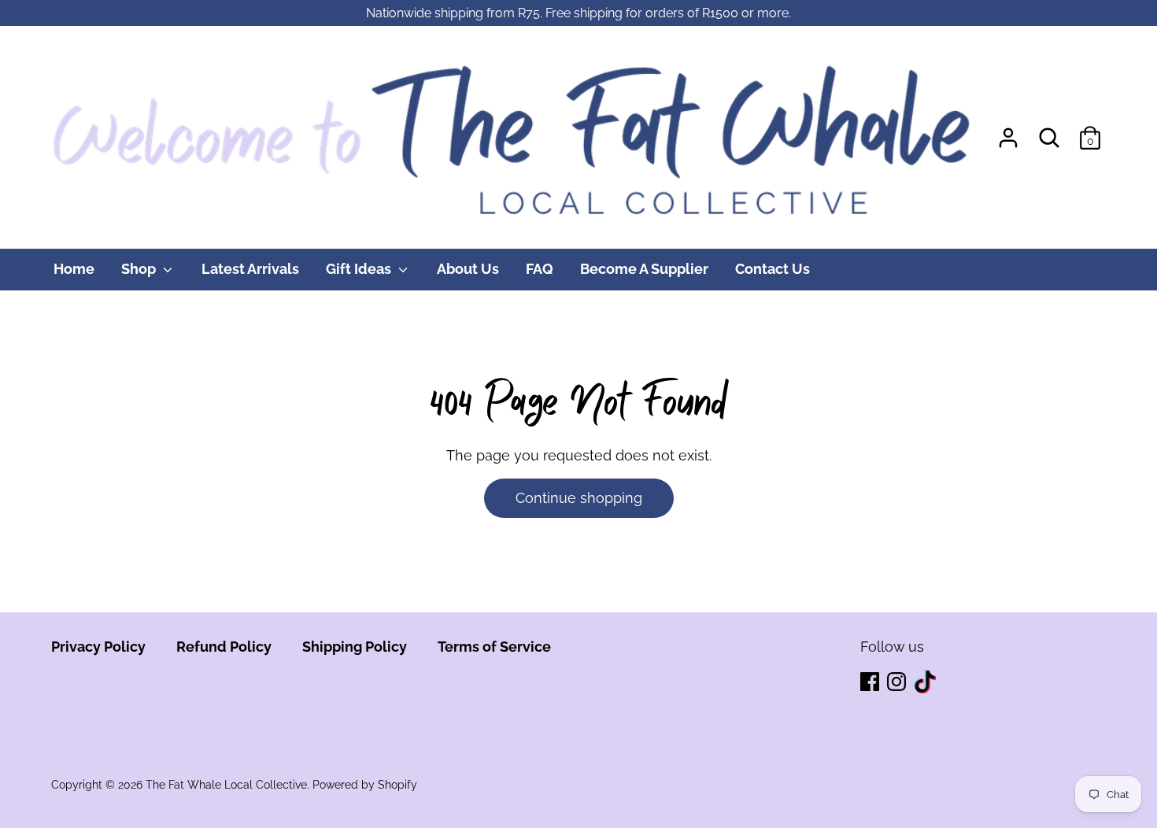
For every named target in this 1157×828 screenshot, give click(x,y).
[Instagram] (898, 683)
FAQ (539, 269)
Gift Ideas (360, 269)
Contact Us (772, 269)
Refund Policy (224, 646)
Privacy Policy (98, 646)
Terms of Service (494, 646)
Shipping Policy (354, 646)
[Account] (1008, 132)
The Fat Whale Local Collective (226, 784)
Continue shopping (579, 498)
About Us (468, 269)
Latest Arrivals (250, 269)
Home (74, 269)
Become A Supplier (644, 269)
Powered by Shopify (364, 784)
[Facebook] (871, 683)
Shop (140, 269)
